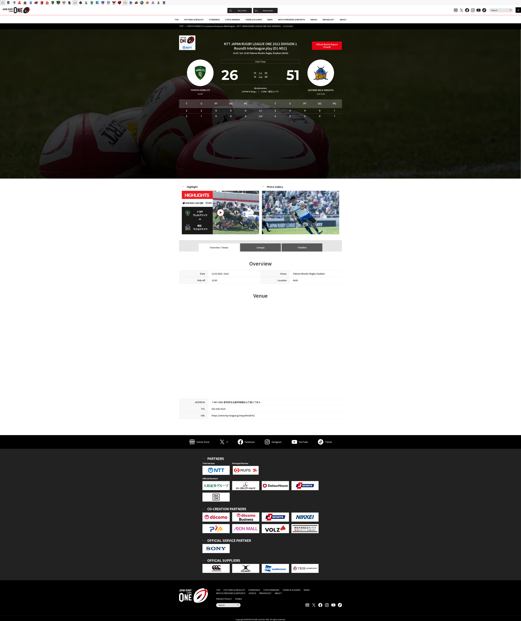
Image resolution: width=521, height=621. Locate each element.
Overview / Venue (219, 247)
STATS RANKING (232, 19)
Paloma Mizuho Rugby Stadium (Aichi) (269, 53)
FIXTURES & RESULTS (194, 19)
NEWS (270, 19)
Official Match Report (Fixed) (327, 46)
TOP (177, 19)
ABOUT (343, 19)
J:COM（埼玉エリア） (270, 91)
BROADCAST (328, 19)
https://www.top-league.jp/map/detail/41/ (233, 415)
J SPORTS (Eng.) (248, 91)
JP (518, 10)
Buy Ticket (242, 10)
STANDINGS (214, 19)
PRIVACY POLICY (224, 598)
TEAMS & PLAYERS (253, 19)
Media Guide (268, 10)
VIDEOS (313, 19)
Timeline (302, 247)
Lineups (260, 247)
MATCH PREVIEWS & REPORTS (291, 19)
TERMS (238, 598)
